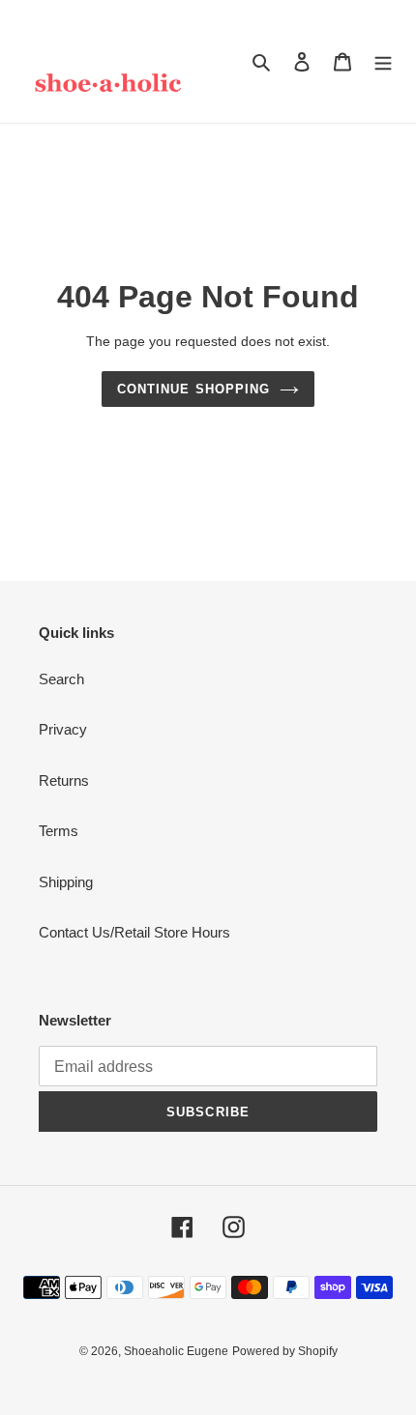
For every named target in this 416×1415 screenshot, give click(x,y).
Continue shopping (193, 389)
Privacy (63, 729)
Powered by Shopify (285, 1351)
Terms (58, 831)
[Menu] (383, 61)
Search (61, 679)
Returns (64, 780)
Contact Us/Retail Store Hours (134, 932)
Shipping (66, 882)
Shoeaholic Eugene (176, 1351)
